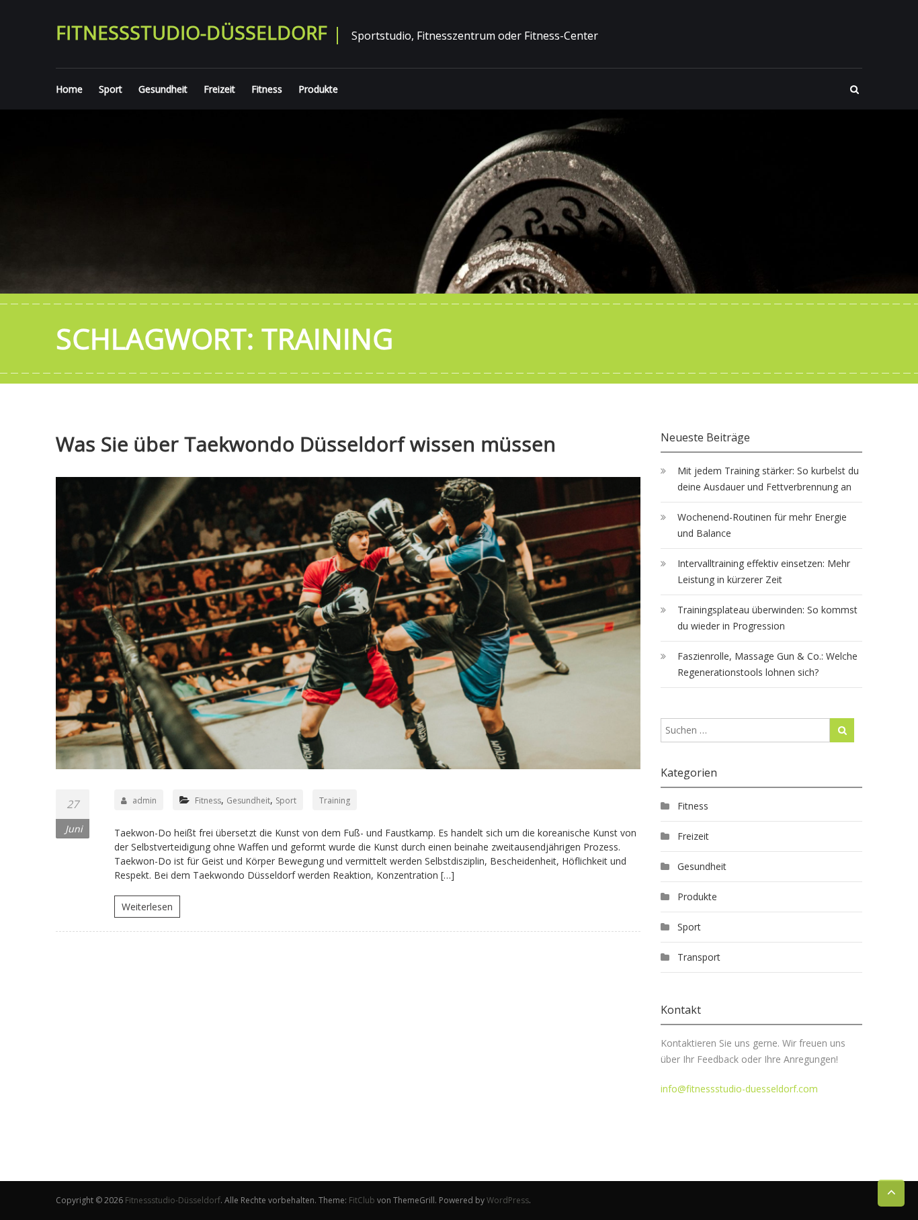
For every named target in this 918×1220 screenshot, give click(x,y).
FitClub (362, 1200)
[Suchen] (842, 730)
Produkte (318, 89)
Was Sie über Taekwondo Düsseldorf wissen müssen (306, 444)
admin (144, 800)
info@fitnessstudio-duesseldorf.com (739, 1088)
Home (69, 89)
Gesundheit (162, 89)
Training (334, 800)
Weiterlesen (147, 906)
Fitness (266, 89)
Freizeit (219, 89)
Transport (698, 957)
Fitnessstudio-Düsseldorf (191, 32)
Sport (110, 89)
